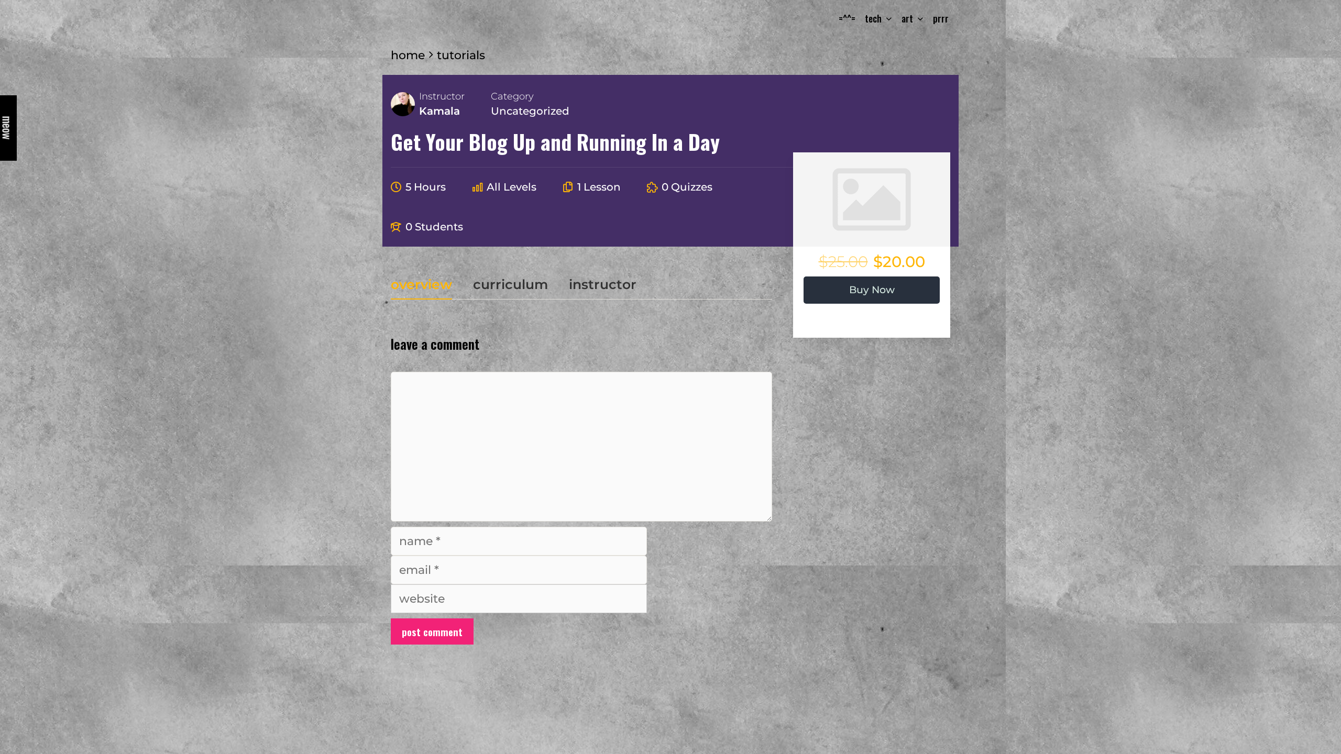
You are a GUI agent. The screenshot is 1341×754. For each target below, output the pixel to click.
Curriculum (510, 285)
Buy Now (872, 290)
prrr (941, 18)
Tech (873, 18)
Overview (421, 285)
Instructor (442, 96)
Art (907, 18)
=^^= (847, 18)
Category (512, 96)
